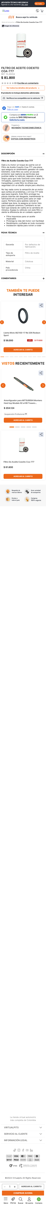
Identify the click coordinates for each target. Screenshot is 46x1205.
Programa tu (26, 126)
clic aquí (24, 4)
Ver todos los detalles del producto (22, 88)
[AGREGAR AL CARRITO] (31, 1186)
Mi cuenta (29, 1203)
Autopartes (10, 22)
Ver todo (38, 4)
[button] (3, 385)
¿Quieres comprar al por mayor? (23, 138)
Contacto (38, 1203)
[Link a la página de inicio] (3, 22)
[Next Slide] (44, 322)
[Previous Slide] (2, 322)
